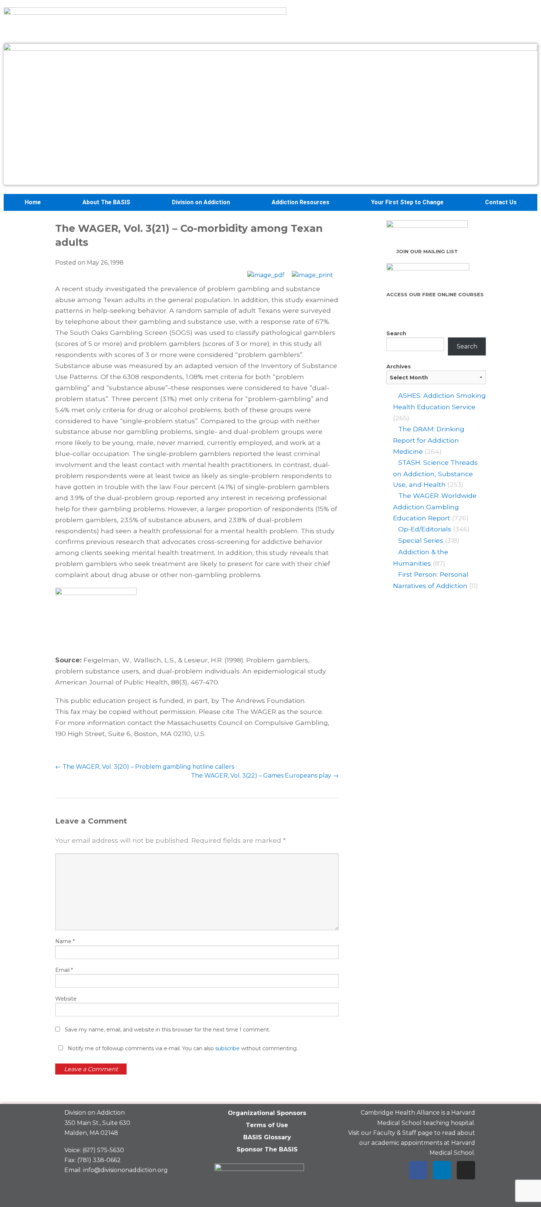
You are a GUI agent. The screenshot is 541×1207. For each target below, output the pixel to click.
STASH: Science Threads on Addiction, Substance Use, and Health (435, 474)
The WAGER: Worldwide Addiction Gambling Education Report (435, 507)
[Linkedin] (442, 1170)
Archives (398, 366)
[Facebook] (418, 1170)
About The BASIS (106, 202)
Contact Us (501, 202)
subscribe (227, 1048)
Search (396, 333)
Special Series (420, 540)
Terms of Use (267, 1125)
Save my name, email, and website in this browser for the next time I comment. (167, 1029)
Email (64, 970)
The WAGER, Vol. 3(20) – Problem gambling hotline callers (144, 766)
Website (66, 998)
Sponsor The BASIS (267, 1149)
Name (65, 941)
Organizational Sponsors (267, 1112)
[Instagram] (466, 1170)
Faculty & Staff (394, 1132)
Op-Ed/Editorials (424, 529)
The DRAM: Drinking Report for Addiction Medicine (428, 440)
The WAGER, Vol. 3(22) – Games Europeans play (265, 775)
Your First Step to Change (407, 202)
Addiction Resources (300, 202)
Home (33, 202)
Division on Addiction (201, 202)
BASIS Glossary (267, 1137)
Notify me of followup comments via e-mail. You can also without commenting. (182, 1048)
